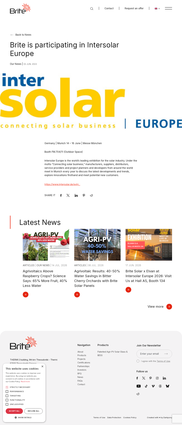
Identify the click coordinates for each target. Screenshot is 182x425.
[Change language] (157, 8)
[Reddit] (91, 195)
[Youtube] (138, 386)
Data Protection (114, 417)
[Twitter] (143, 378)
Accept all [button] (14, 411)
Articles (29, 265)
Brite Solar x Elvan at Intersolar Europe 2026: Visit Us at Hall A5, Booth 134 (149, 276)
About (80, 351)
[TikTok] (146, 386)
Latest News (40, 222)
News (80, 377)
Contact (109, 8)
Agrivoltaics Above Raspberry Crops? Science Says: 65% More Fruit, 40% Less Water (45, 278)
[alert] (24, 392)
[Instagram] (157, 378)
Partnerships (83, 366)
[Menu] (168, 8)
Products (81, 355)
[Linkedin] (76, 195)
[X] (68, 195)
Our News (16, 64)
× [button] (42, 366)
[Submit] (166, 353)
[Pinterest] (84, 195)
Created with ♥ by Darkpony (159, 417)
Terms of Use (163, 361)
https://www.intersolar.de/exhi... (62, 184)
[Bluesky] (167, 386)
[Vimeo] (153, 386)
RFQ (79, 373)
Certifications (83, 362)
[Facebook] (61, 195)
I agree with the (155, 361)
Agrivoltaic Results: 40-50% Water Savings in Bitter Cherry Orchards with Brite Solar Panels (97, 278)
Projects (81, 359)
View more (156, 306)
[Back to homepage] (20, 9)
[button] (24, 417)
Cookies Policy (129, 417)
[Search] (91, 8)
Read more (25, 381)
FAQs (80, 380)
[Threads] (160, 386)
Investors (81, 369)
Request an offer (134, 8)
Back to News (23, 34)
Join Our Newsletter (148, 345)
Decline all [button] (33, 411)
